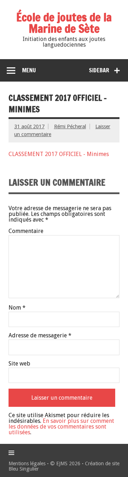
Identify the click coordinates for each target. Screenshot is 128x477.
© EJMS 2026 (65, 463)
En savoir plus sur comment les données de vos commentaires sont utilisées (61, 427)
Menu (29, 70)
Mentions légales (27, 463)
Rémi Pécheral (70, 126)
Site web (19, 364)
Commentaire (26, 231)
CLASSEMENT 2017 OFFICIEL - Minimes (59, 154)
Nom (17, 308)
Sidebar (99, 70)
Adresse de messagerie (40, 335)
